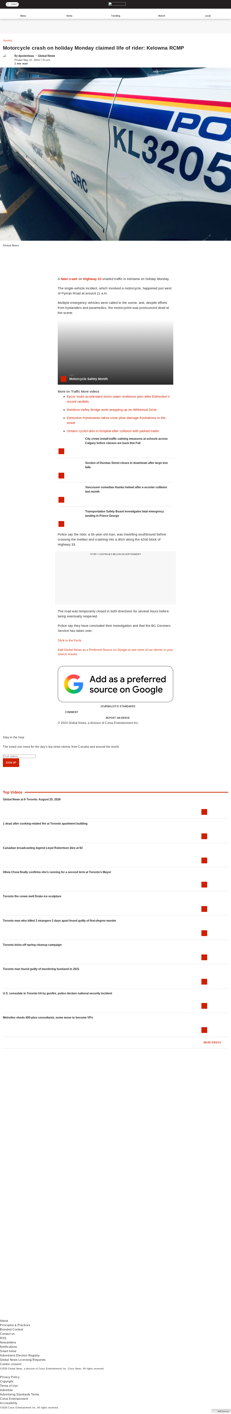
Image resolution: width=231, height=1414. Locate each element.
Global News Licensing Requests (22, 1359)
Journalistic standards (117, 706)
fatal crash (69, 279)
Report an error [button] (118, 717)
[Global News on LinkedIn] (27, 1316)
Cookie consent (10, 1364)
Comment (72, 712)
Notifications (8, 1347)
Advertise (6, 1390)
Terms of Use (9, 1385)
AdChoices (223, 1411)
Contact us (7, 1334)
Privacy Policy (9, 1377)
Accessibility (8, 1403)
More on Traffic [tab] (69, 391)
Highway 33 (92, 279)
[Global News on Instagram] (192, 1288)
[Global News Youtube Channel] (137, 1288)
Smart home (8, 1351)
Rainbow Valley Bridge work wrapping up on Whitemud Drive (112, 410)
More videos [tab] (90, 391)
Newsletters (8, 1342)
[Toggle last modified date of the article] (53, 60)
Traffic (8, 41)
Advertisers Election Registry (20, 1355)
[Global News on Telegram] (137, 1316)
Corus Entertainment (14, 1398)
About (4, 1321)
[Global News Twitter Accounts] (82, 1288)
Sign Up (11, 762)
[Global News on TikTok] (82, 1316)
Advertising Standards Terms (19, 1394)
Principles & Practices (15, 1325)
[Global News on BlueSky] (192, 1316)
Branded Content (11, 1329)
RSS (3, 1338)
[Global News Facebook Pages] (27, 1288)
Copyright (6, 1381)
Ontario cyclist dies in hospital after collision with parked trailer (113, 431)
